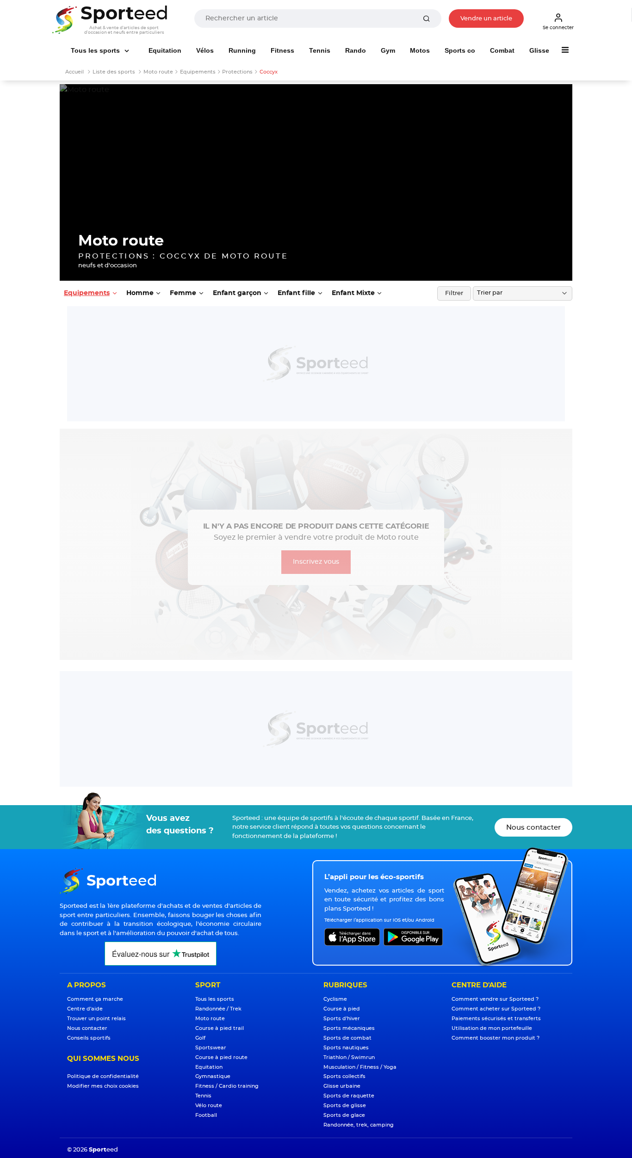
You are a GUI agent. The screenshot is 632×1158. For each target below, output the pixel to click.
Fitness (282, 50)
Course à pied (341, 1008)
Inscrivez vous (316, 562)
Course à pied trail (219, 1028)
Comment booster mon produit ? (495, 1038)
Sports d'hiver (341, 1018)
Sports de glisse (344, 1105)
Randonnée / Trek (218, 1008)
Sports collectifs (344, 1076)
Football (206, 1115)
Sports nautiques (346, 1047)
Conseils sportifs (89, 1038)
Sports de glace (344, 1115)
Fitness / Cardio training (227, 1086)
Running (242, 50)
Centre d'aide (85, 1008)
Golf (200, 1038)
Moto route (210, 1018)
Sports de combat (347, 1038)
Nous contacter (533, 827)
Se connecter (558, 27)
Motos (420, 50)
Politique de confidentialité (103, 1076)
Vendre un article (486, 19)
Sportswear (210, 1047)
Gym (388, 50)
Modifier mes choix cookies (103, 1086)
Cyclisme (335, 999)
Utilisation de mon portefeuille (492, 1028)
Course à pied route (221, 1057)
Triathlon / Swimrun (349, 1057)
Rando (355, 50)
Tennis (319, 50)
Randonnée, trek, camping (358, 1124)
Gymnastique (212, 1076)
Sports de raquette (348, 1095)
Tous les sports (96, 50)
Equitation (165, 50)
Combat (502, 50)
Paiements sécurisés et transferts (496, 1018)
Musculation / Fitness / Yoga (360, 1067)
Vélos (205, 50)
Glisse (539, 50)
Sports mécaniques (349, 1028)
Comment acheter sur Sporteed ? (496, 1008)
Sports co (460, 50)
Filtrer (454, 293)
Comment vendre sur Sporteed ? (495, 999)
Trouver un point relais (96, 1018)
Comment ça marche (95, 999)
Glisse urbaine (341, 1086)
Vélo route (208, 1105)
